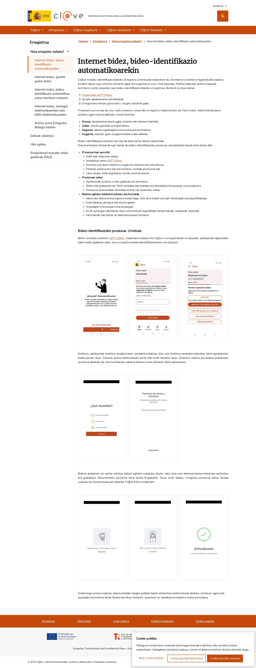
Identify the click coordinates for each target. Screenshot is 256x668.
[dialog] (193, 649)
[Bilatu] (222, 16)
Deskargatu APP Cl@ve (97, 95)
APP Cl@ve (114, 161)
